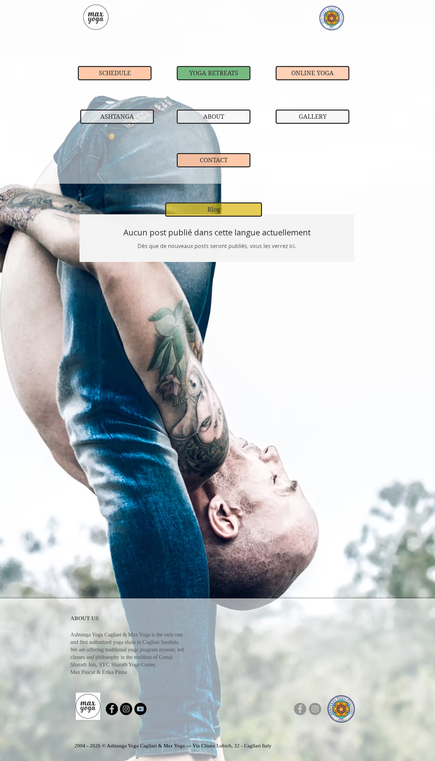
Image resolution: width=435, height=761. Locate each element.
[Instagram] (315, 709)
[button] (213, 209)
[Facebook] (300, 709)
